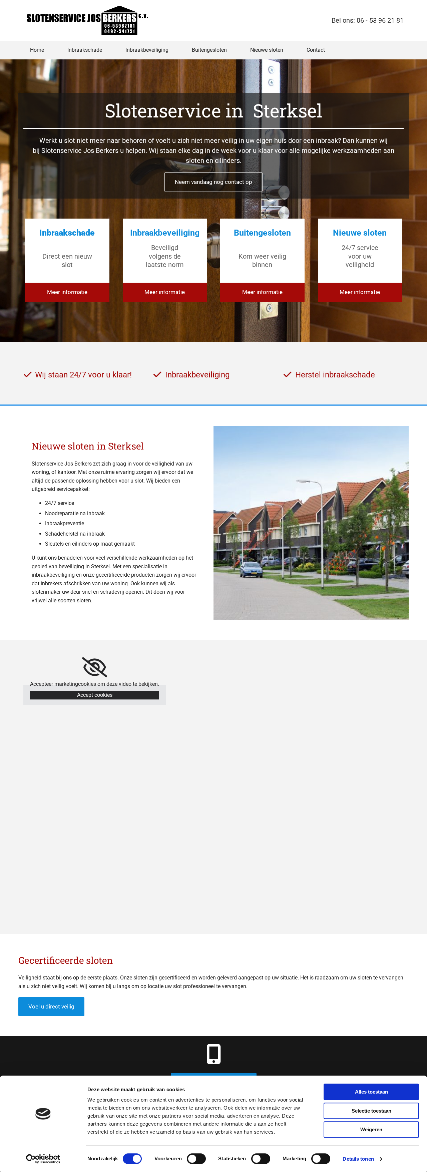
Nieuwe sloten (266, 50)
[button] (213, 182)
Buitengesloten (209, 50)
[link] (94, 667)
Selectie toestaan (371, 1111)
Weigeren (371, 1129)
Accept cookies (94, 695)
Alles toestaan (371, 1092)
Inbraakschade (84, 50)
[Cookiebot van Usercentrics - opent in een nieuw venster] (43, 1159)
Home (37, 50)
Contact (316, 50)
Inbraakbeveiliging (146, 50)
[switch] (196, 1158)
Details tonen (358, 1159)
